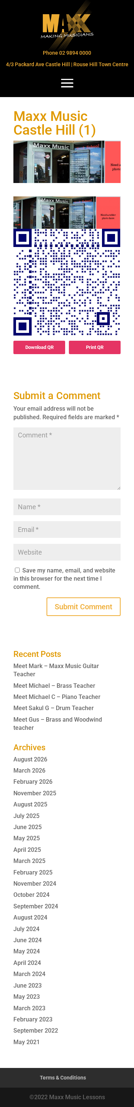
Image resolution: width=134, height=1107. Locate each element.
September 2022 (35, 1030)
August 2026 (30, 759)
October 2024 (31, 894)
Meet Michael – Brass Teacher (54, 685)
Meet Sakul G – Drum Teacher (53, 708)
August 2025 (30, 804)
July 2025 (26, 815)
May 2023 (26, 996)
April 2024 (27, 962)
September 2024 (35, 906)
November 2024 (34, 883)
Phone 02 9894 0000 (67, 53)
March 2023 (29, 1008)
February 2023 (32, 1019)
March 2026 (29, 770)
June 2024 (27, 940)
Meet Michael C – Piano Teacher (56, 696)
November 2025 (34, 793)
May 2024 (26, 951)
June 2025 (27, 827)
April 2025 (27, 849)
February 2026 (32, 781)
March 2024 (29, 974)
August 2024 (30, 917)
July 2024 (26, 929)
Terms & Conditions (63, 1078)
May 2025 (26, 838)
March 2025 (29, 860)
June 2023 (27, 985)
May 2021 (26, 1042)
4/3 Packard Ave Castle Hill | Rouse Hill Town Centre (67, 64)
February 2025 (32, 872)
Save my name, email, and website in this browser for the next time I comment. (64, 579)
